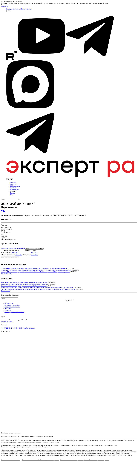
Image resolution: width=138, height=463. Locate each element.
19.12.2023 (15, 253)
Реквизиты (8, 308)
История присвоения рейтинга (34, 248)
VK (3, 210)
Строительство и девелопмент (38, 282)
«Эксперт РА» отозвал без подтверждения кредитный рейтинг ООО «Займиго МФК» (28, 270)
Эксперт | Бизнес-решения (23, 9)
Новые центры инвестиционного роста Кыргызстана (18, 284)
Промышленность (68, 287)
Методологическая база (12, 305)
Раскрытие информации (12, 307)
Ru (11, 179)
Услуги (12, 193)
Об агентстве (9, 303)
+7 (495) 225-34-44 (6, 328)
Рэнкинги (13, 188)
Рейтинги (13, 182)
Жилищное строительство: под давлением (14, 282)
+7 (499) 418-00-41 (19, 328)
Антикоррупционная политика (14, 312)
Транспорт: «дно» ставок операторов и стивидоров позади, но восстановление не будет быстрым (32, 289)
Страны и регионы (41, 284)
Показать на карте (6, 321)
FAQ (11, 194)
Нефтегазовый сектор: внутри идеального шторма (17, 286)
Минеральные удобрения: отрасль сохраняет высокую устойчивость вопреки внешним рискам (31, 287)
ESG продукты (15, 186)
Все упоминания (6, 273)
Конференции (14, 189)
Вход (8, 10)
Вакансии (8, 310)
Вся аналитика (5, 291)
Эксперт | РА (10, 9)
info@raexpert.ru (30, 328)
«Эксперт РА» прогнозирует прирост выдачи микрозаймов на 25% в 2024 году (26, 268)
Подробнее (4, 6)
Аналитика (13, 184)
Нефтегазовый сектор (40, 286)
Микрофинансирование (59, 268)
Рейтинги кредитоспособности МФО (13, 248)
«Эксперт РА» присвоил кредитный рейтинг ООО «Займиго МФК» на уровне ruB (27, 272)
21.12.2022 (18, 255)
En (8, 179)
